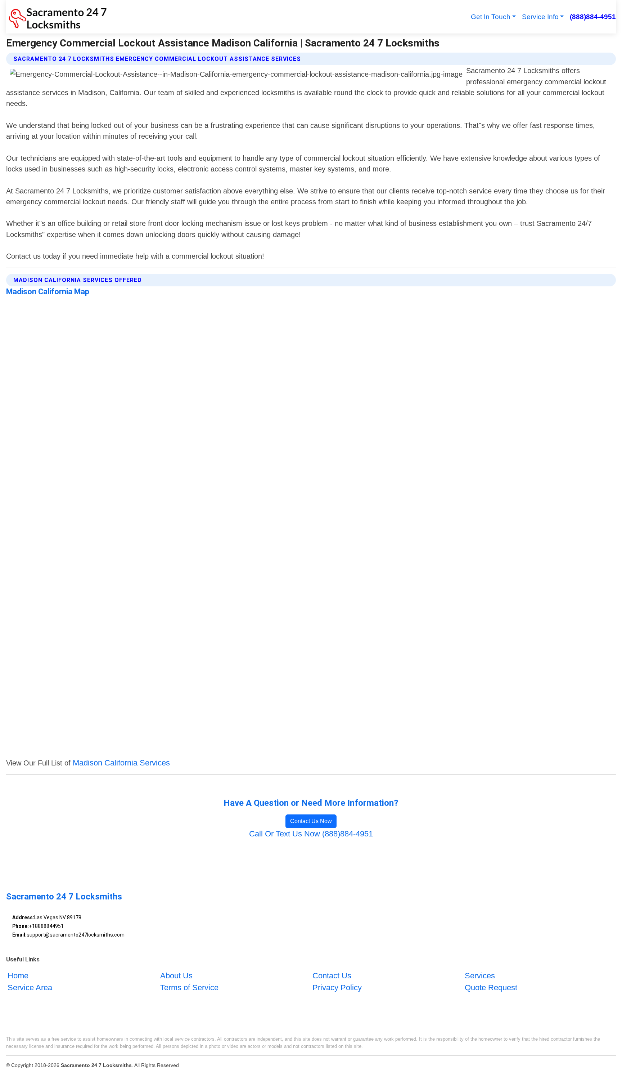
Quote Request (491, 987)
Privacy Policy (337, 987)
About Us (176, 975)
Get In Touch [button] (490, 17)
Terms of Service (189, 987)
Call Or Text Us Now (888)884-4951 (311, 833)
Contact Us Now (311, 821)
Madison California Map (47, 291)
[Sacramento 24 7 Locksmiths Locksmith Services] (56, 17)
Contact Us (331, 975)
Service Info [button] (540, 17)
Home (18, 975)
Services (480, 975)
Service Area (30, 987)
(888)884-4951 (593, 17)
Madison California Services (121, 762)
